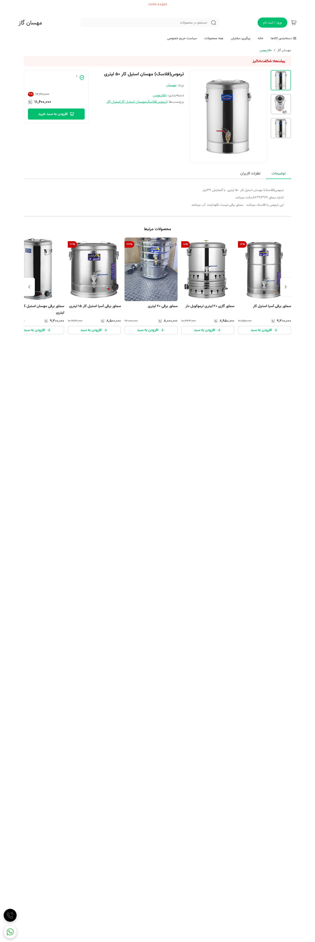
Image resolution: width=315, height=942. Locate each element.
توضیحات (278, 173)
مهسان (171, 85)
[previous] (285, 287)
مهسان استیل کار (133, 102)
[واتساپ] (10, 931)
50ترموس (266, 50)
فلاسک (151, 102)
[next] (29, 287)
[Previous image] (196, 116)
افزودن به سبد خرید (53, 114)
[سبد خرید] (294, 22)
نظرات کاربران (250, 173)
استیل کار (114, 102)
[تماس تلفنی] (10, 915)
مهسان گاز (30, 22)
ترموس (162, 102)
